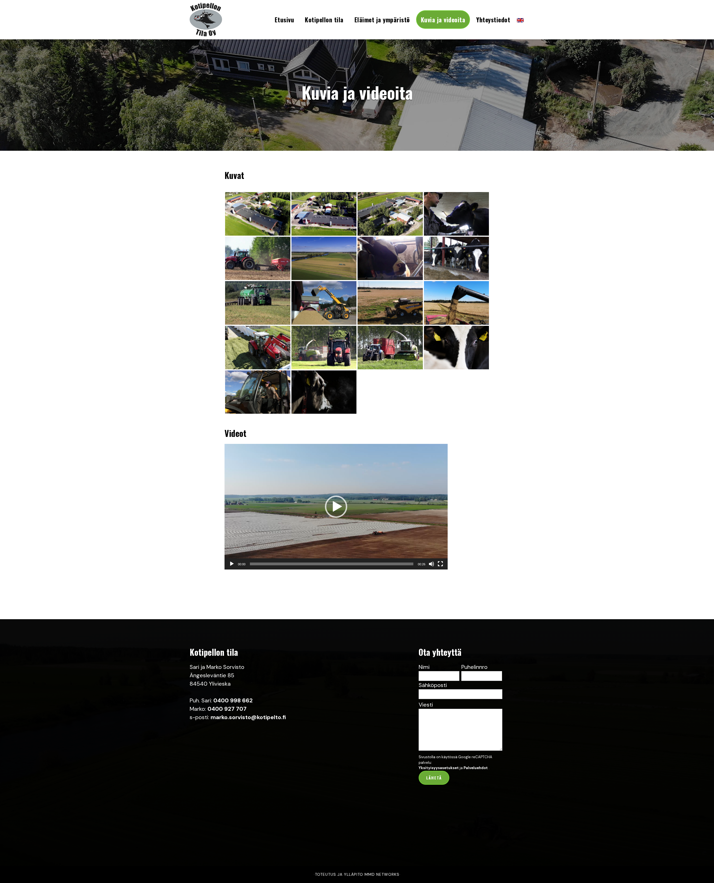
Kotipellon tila (217, 19)
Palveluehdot (476, 767)
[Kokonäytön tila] (440, 564)
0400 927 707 (227, 708)
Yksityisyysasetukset (439, 767)
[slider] (331, 564)
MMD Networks (382, 874)
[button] (336, 507)
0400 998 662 (233, 700)
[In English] (520, 22)
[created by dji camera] (390, 214)
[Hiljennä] (431, 564)
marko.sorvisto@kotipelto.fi (248, 717)
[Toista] (232, 564)
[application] (336, 506)
